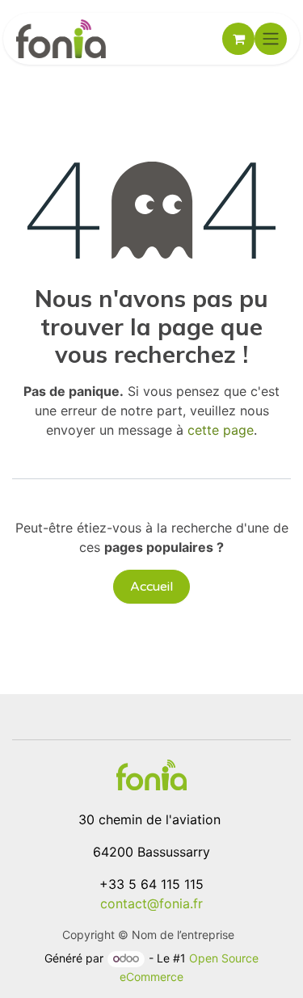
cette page (220, 430)
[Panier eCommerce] (238, 39)
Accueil (151, 587)
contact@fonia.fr (151, 903)
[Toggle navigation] (271, 39)
